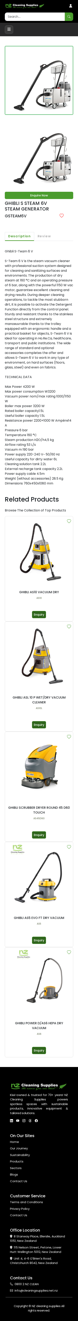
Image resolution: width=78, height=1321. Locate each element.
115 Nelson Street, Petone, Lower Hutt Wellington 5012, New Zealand (35, 1249)
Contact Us (18, 1181)
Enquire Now (39, 195)
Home (14, 1142)
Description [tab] (19, 236)
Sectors (16, 1168)
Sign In (70, 6)
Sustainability (20, 1155)
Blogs (14, 1174)
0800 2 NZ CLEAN (27, 1284)
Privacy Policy (20, 1209)
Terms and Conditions (26, 1202)
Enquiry (39, 615)
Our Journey (19, 1148)
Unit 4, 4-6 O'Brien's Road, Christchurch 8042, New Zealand (34, 1260)
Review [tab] (44, 236)
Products (16, 1161)
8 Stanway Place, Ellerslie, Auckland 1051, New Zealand (37, 1238)
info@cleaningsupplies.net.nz (36, 1290)
